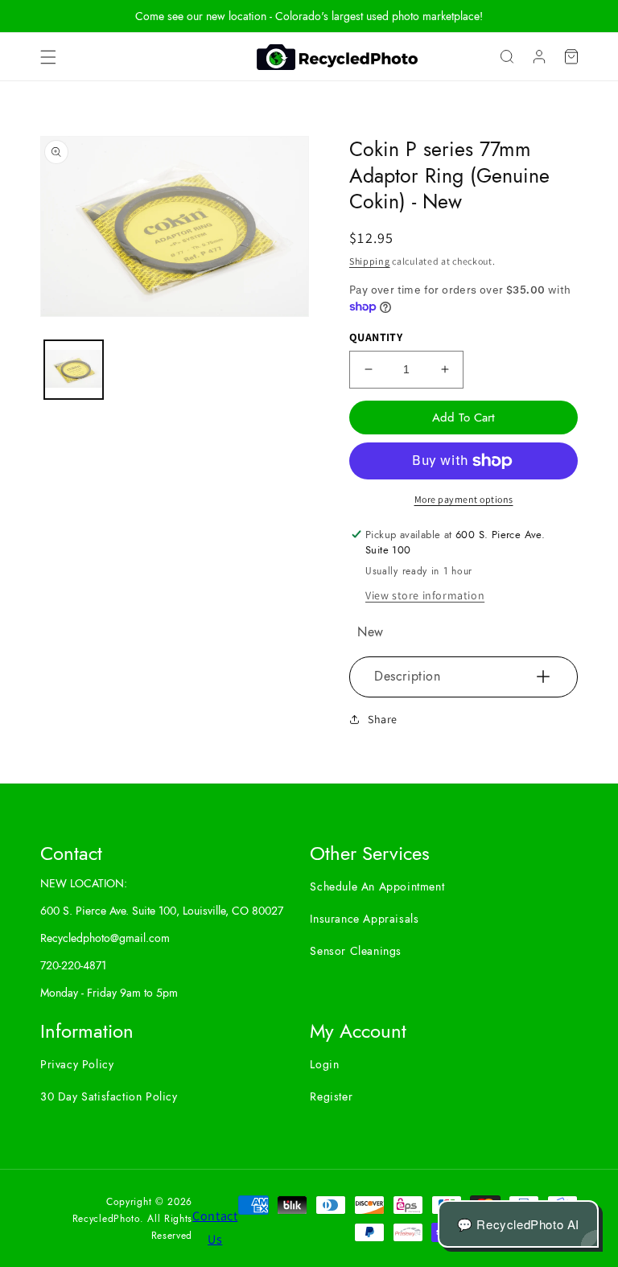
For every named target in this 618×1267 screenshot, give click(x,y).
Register (331, 1096)
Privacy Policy (76, 1064)
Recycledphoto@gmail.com (105, 938)
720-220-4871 (73, 965)
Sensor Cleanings (356, 951)
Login (324, 1064)
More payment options (463, 499)
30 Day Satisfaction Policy (109, 1096)
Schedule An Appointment (377, 886)
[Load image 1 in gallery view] (73, 369)
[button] (48, 57)
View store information (424, 595)
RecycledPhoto (106, 1218)
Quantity (375, 337)
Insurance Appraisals (364, 919)
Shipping (369, 261)
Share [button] (383, 719)
